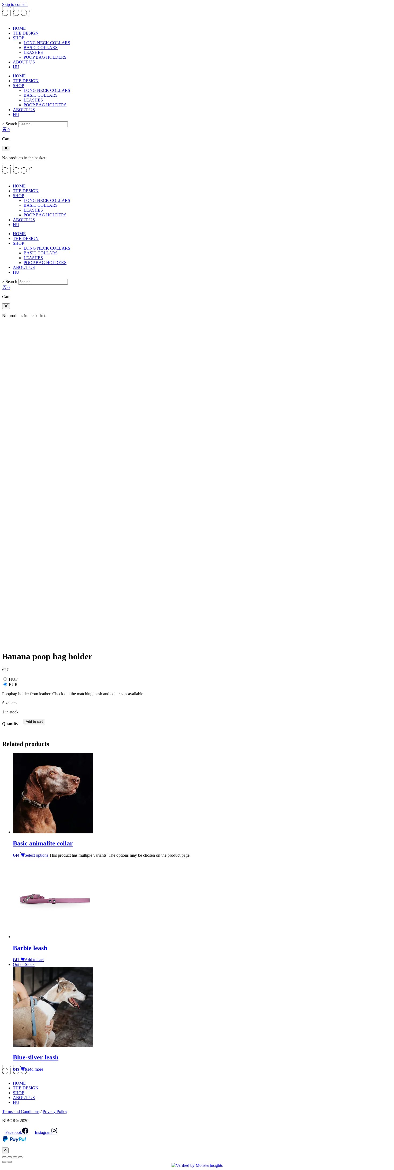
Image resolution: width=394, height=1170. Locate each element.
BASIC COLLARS (41, 47)
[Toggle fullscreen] (10, 1157)
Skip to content (15, 4)
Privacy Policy (55, 1111)
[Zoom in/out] (4, 1157)
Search (11, 124)
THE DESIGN (26, 33)
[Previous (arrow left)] (4, 1162)
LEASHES (33, 52)
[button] (6, 148)
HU (16, 67)
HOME (19, 28)
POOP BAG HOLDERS (45, 57)
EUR (13, 684)
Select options (36, 855)
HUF (13, 679)
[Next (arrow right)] (10, 1162)
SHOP (18, 38)
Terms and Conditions (20, 1111)
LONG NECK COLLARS (47, 42)
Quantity (10, 723)
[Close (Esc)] (20, 1157)
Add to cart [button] (34, 959)
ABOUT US (24, 62)
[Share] (15, 1157)
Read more (34, 1069)
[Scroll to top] (5, 1150)
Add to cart (34, 722)
